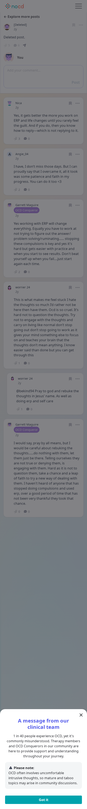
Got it (43, 799)
